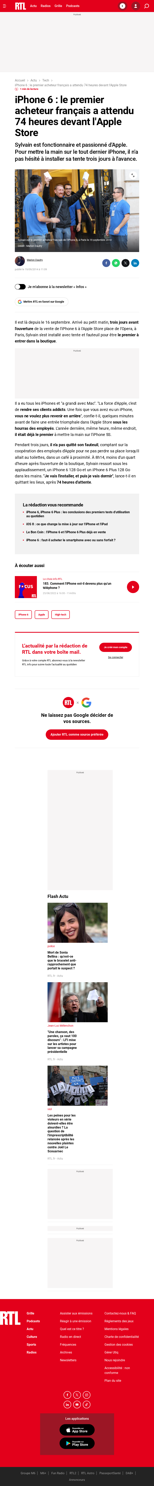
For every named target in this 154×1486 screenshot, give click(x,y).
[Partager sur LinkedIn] (135, 263)
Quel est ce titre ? (72, 1329)
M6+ (43, 1473)
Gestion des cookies (118, 1344)
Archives (66, 1352)
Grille (58, 6)
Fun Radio (58, 1473)
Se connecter (115, 657)
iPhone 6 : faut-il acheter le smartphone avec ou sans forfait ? (71, 540)
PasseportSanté (110, 1473)
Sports (31, 1344)
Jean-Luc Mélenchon (60, 1025)
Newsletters (68, 1360)
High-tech (60, 614)
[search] (146, 6)
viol (50, 1109)
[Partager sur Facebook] (106, 263)
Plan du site (112, 1381)
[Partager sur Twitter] (126, 263)
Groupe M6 (28, 1473)
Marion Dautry (35, 259)
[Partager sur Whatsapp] (116, 263)
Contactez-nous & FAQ (120, 1313)
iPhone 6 (23, 614)
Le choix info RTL (52, 578)
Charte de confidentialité (121, 1337)
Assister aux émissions (76, 1313)
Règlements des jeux (119, 1321)
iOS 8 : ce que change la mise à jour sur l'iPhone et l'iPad (67, 524)
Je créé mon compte (115, 647)
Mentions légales (116, 1329)
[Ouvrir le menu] (4, 6)
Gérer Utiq (111, 1352)
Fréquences (68, 1344)
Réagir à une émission (75, 1321)
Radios (46, 6)
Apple (41, 614)
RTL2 (73, 1473)
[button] (122, 6)
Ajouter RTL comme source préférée (77, 734)
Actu (33, 6)
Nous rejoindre (114, 1360)
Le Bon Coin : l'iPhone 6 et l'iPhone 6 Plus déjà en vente (66, 532)
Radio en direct (70, 1337)
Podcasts (72, 6)
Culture (32, 1337)
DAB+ (129, 1473)
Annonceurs (77, 1480)
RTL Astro (87, 1473)
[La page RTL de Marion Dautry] (20, 261)
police (51, 946)
